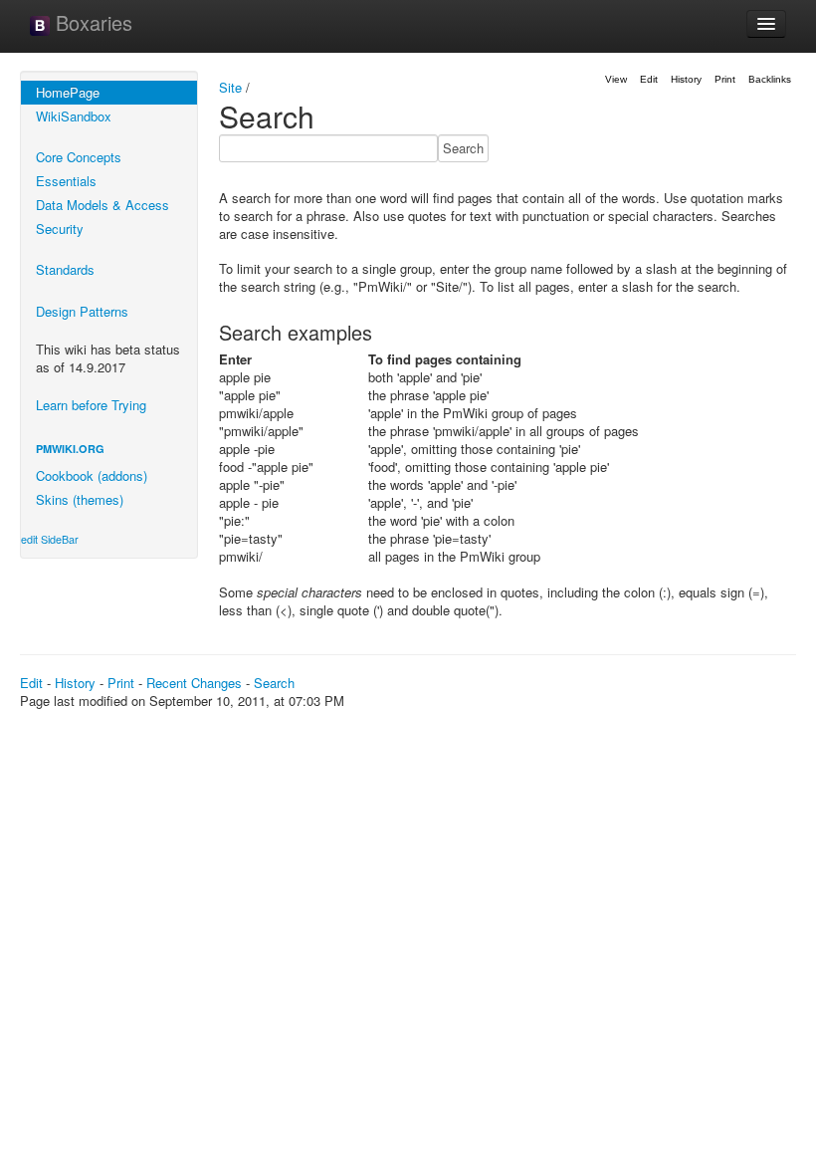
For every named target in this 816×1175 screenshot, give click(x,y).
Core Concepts (78, 156)
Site (230, 87)
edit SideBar (50, 539)
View (616, 79)
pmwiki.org (70, 448)
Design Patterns (82, 311)
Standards (65, 269)
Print (724, 79)
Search (274, 682)
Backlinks (769, 79)
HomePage (68, 92)
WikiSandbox (73, 116)
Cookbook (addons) (91, 475)
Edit (649, 79)
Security (60, 228)
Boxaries (91, 22)
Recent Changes (194, 682)
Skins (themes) (79, 499)
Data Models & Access (102, 204)
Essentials (66, 180)
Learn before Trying (91, 404)
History (686, 79)
